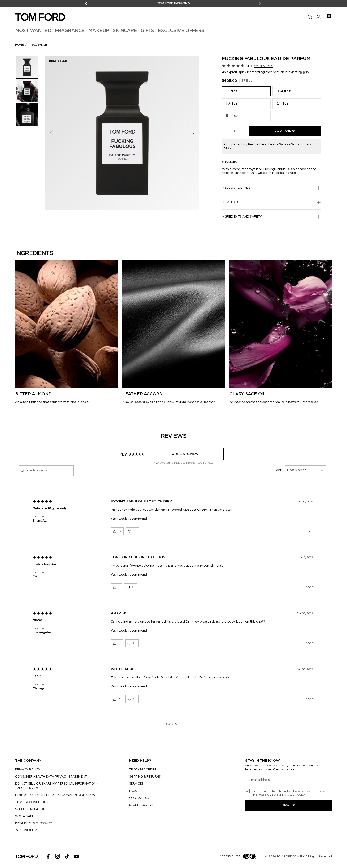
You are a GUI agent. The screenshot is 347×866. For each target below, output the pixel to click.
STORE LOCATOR (142, 805)
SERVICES (136, 783)
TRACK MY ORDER (142, 769)
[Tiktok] (67, 856)
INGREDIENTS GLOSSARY (33, 823)
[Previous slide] (50, 133)
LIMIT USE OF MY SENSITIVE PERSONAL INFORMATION (55, 795)
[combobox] (305, 470)
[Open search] (309, 17)
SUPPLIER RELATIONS (31, 809)
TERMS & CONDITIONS (31, 802)
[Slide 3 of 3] (27, 114)
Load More (173, 724)
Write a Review (184, 454)
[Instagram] (57, 856)
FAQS (133, 790)
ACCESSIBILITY (26, 830)
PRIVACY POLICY (27, 769)
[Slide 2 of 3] (27, 90)
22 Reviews (263, 66)
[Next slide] (194, 133)
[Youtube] (76, 856)
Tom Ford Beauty (290, 856)
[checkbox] (288, 793)
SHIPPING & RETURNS (145, 776)
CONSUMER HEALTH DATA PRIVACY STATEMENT (51, 776)
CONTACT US (139, 797)
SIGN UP (288, 805)
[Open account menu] (318, 17)
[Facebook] (48, 856)
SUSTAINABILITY (27, 816)
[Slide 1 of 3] (27, 67)
